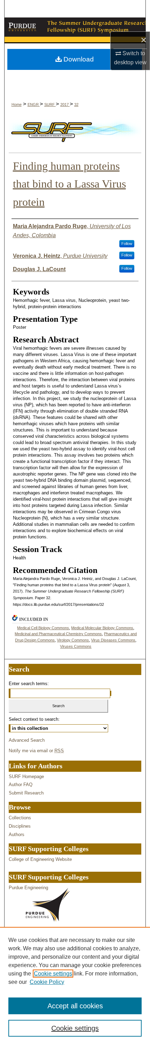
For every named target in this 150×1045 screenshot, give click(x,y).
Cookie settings (53, 974)
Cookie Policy (47, 982)
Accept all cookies (75, 1006)
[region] (75, 986)
